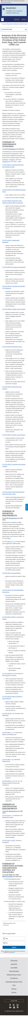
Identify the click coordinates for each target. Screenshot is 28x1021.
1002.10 (9, 541)
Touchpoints (11, 952)
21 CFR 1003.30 (6, 713)
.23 (16, 781)
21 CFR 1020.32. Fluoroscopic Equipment (14, 267)
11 (12, 541)
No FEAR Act (14, 978)
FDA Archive (14, 960)
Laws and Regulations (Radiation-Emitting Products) (15, 23)
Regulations (12, 149)
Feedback (26, 507)
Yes (7, 938)
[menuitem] (14, 924)
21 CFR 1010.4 (6, 840)
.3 (14, 732)
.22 (13, 781)
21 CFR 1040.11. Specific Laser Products (13, 435)
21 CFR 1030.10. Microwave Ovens (12, 346)
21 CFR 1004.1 (6, 732)
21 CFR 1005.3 (6, 759)
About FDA (14, 964)
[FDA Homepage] (2, 19)
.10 (12, 759)
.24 (18, 781)
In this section (7, 29)
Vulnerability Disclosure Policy (14, 981)
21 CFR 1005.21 (6, 781)
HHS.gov (14, 989)
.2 (12, 732)
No (6, 943)
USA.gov (13, 992)
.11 (12, 673)
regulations (5, 161)
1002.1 (9, 538)
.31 (13, 713)
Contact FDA (14, 1000)
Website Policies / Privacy (14, 974)
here (18, 13)
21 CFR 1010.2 (6, 815)
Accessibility (14, 967)
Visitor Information (14, 971)
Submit (14, 947)
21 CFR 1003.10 (6, 673)
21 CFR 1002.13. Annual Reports (11, 573)
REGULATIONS (7, 876)
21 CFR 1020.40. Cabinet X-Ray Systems (13, 309)
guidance (12, 159)
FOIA (14, 985)
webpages (5, 159)
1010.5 (13, 840)
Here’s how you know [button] (5, 2)
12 (14, 541)
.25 (21, 781)
